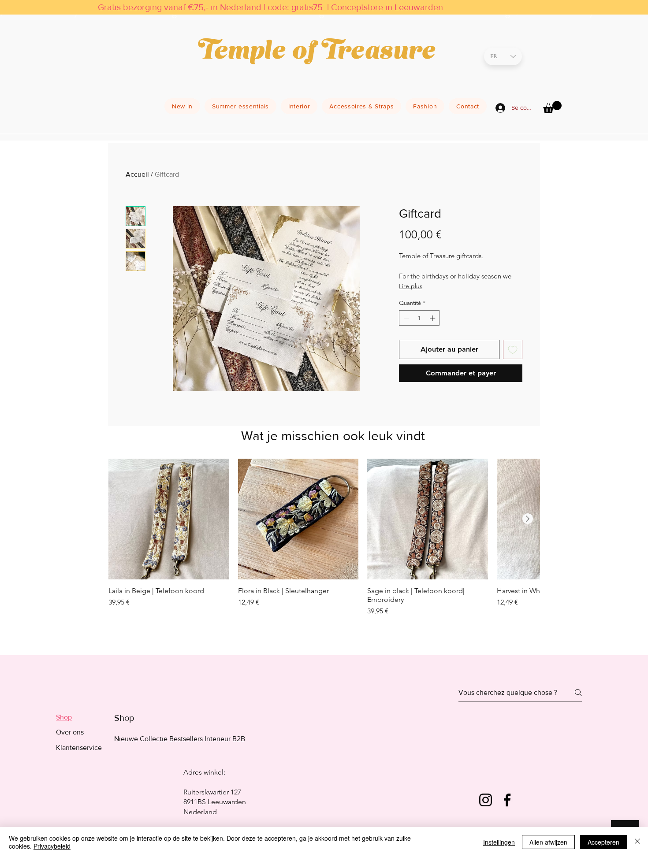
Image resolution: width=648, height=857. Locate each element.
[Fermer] (637, 842)
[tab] (79, 717)
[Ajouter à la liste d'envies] (512, 349)
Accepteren (603, 842)
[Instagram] (485, 800)
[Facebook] (507, 800)
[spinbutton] (419, 318)
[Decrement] (405, 318)
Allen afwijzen (548, 842)
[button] (552, 107)
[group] (324, 549)
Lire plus (410, 286)
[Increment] (433, 318)
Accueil (137, 174)
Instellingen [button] (499, 842)
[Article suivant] (527, 518)
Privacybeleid (52, 846)
